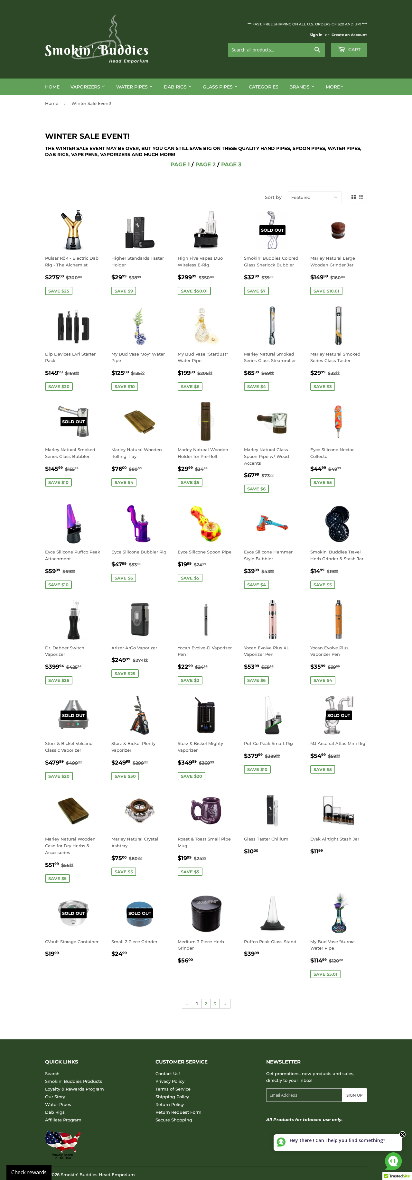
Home (52, 87)
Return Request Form (178, 1112)
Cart (353, 49)
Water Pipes (132, 87)
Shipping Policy (172, 1096)
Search (52, 1073)
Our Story (55, 1096)
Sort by (273, 197)
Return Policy (169, 1104)
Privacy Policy (169, 1081)
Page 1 (180, 164)
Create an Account (349, 35)
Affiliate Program (63, 1119)
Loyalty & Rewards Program (74, 1089)
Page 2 (205, 164)
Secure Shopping (173, 1119)
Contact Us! (167, 1073)
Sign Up (354, 1095)
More (333, 87)
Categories (263, 87)
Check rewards (29, 1172)
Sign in (316, 35)
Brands (300, 87)
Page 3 (231, 164)
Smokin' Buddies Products (73, 1081)
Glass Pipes (218, 87)
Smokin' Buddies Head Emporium (98, 1174)
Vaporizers (85, 87)
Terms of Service (173, 1089)
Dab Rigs (176, 87)
